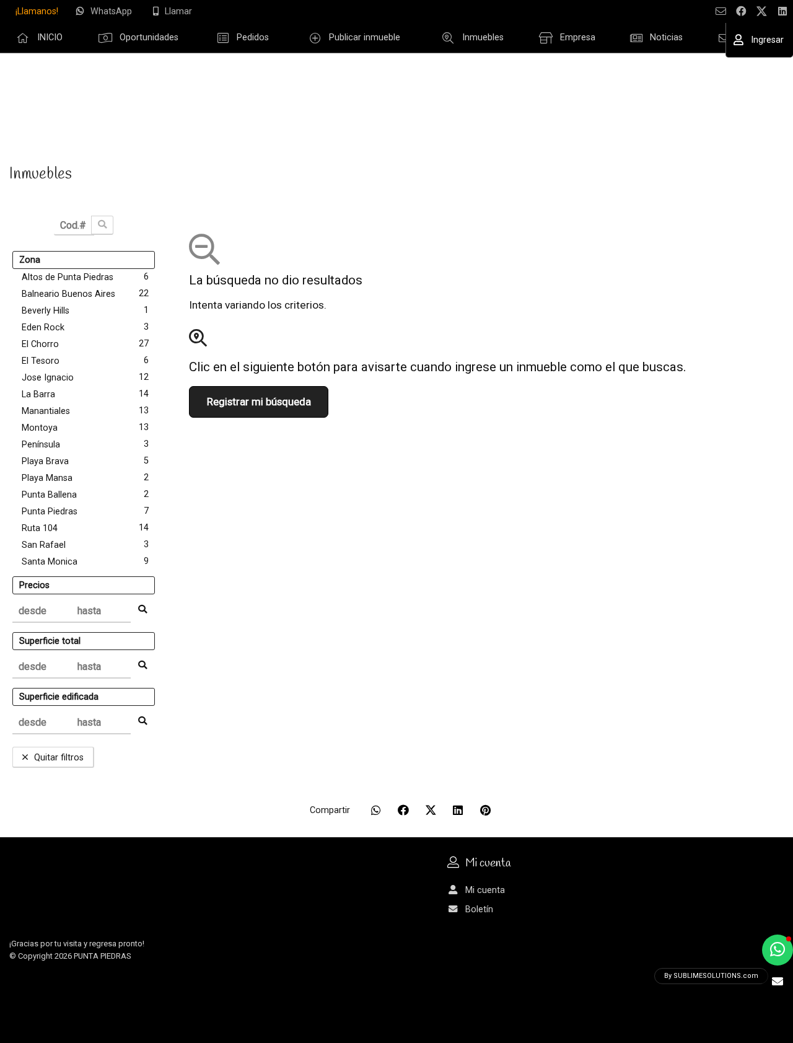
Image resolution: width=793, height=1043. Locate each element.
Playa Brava (85, 461)
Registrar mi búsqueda (259, 402)
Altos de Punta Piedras (85, 277)
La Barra (85, 394)
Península (85, 444)
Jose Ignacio (85, 377)
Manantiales (85, 410)
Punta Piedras (85, 511)
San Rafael (85, 544)
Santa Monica (85, 561)
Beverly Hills (85, 310)
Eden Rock (85, 327)
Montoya (85, 427)
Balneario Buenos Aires (85, 293)
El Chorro (85, 344)
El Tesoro (85, 360)
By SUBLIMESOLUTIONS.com (711, 976)
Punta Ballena (85, 494)
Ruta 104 (85, 528)
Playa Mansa (85, 477)
